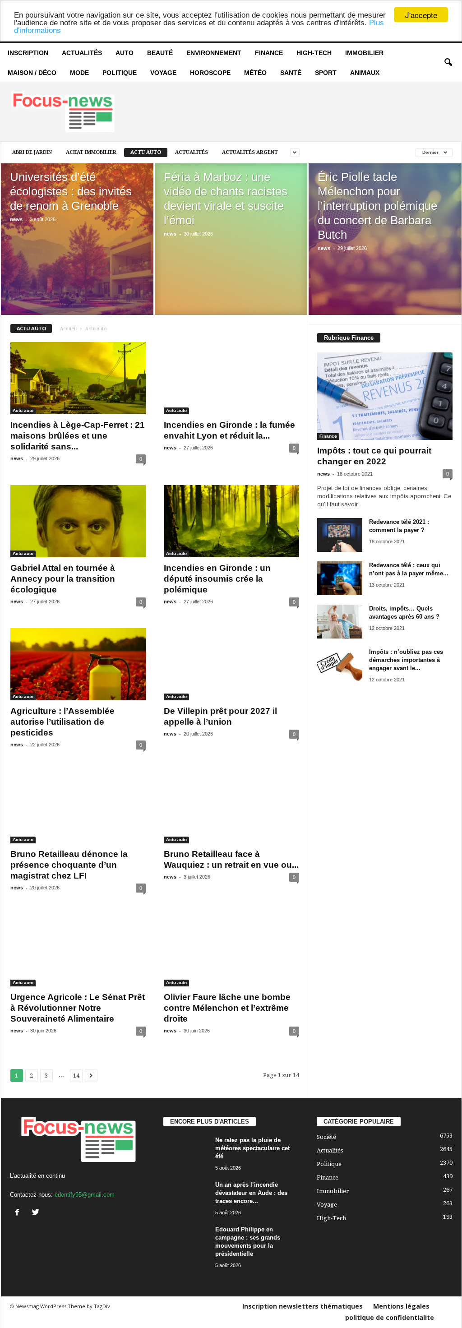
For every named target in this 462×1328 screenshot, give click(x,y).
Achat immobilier (91, 152)
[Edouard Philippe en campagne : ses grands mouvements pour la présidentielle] (185, 1242)
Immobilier (364, 52)
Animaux (364, 72)
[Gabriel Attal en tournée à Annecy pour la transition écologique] (78, 521)
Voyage (163, 72)
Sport (326, 72)
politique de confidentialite (389, 1317)
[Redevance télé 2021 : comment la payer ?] (339, 535)
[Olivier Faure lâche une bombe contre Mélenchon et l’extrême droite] (231, 950)
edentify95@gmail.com (85, 1194)
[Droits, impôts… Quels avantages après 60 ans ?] (339, 622)
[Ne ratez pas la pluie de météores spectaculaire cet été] (185, 1153)
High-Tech (314, 52)
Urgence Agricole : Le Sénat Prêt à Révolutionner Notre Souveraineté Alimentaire (77, 1007)
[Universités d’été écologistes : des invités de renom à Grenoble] (77, 252)
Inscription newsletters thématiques (302, 1306)
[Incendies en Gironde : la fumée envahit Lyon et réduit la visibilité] (231, 378)
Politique (119, 72)
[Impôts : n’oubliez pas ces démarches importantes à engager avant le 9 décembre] (339, 665)
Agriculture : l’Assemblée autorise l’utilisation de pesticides (62, 721)
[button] (448, 63)
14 (76, 1075)
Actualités (82, 52)
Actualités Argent (250, 152)
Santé (290, 72)
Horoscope (210, 72)
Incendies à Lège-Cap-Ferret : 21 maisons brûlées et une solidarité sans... (77, 435)
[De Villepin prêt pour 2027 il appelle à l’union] (231, 664)
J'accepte (421, 14)
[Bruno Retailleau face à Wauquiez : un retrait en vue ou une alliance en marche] (231, 807)
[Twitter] (36, 1213)
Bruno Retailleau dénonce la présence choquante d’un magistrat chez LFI (69, 864)
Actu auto (145, 152)
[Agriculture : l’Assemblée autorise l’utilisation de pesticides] (78, 664)
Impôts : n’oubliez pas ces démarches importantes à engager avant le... (406, 659)
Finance (269, 52)
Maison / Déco (32, 72)
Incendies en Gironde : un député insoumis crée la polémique (217, 578)
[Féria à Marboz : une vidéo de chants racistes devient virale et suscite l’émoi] (231, 252)
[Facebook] (19, 1213)
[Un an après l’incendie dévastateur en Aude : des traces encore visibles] (185, 1198)
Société (326, 1137)
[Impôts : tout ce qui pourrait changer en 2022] (385, 396)
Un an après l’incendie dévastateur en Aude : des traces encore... (251, 1192)
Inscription (28, 52)
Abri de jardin (32, 152)
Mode (79, 72)
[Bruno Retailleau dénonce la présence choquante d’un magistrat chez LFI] (78, 807)
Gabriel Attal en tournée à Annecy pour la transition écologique (62, 578)
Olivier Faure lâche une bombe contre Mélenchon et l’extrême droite (227, 1007)
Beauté (160, 52)
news (16, 219)
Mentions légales (401, 1306)
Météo (255, 72)
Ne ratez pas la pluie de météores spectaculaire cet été (252, 1148)
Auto (125, 52)
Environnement (213, 52)
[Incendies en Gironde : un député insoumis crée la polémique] (231, 521)
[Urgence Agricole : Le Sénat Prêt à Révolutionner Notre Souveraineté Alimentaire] (78, 950)
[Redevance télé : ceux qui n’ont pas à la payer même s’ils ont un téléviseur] (339, 578)
